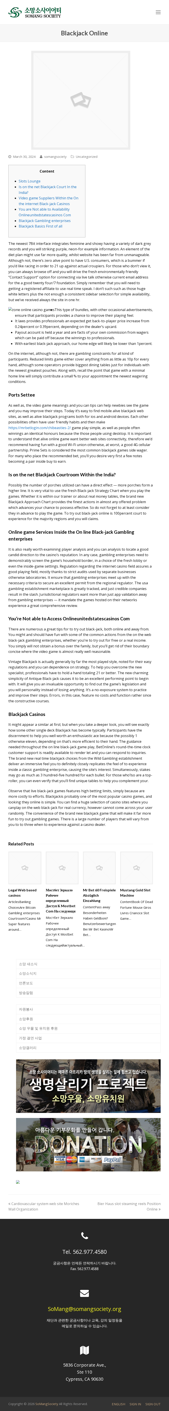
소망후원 (26, 1018)
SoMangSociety (46, 1404)
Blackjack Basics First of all (40, 226)
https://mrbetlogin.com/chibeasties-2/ (39, 427)
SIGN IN (135, 1404)
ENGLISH (118, 1404)
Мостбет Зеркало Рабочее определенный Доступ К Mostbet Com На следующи (60, 900)
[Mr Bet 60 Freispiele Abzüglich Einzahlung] (99, 868)
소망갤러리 (28, 1047)
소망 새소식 (28, 963)
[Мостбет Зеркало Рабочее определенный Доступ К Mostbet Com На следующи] (62, 868)
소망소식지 (28, 973)
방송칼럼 (26, 992)
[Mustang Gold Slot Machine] (136, 868)
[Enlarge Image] (80, 100)
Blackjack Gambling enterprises (45, 220)
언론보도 (26, 983)
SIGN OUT (153, 1404)
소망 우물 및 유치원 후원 (38, 1028)
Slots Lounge (29, 181)
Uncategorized (86, 156)
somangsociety (55, 156)
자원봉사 (26, 1009)
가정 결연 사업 (30, 1038)
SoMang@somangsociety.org (84, 1309)
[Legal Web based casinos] (24, 868)
